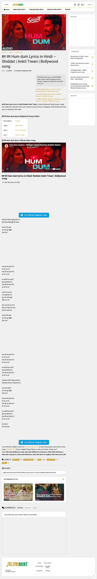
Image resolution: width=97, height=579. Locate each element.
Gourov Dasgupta (20, 130)
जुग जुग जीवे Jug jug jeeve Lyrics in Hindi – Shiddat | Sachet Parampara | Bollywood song (18, 495)
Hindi (10, 52)
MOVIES (67, 9)
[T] (78, 4)
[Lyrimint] (18, 5)
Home (7, 9)
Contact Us (39, 570)
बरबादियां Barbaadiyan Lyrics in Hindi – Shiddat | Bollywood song (49, 95)
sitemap (47, 570)
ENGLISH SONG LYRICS (54, 9)
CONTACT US (10, 449)
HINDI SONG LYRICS (19, 9)
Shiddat (17, 121)
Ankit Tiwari (19, 52)
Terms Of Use (47, 563)
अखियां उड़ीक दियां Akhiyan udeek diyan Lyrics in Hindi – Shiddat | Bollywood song (51, 100)
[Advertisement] (33, 87)
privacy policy (39, 566)
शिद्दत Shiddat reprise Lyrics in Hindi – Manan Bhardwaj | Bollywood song (49, 90)
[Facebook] (75, 4)
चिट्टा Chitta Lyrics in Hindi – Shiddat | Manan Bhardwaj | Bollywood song (50, 496)
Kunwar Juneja (20, 135)
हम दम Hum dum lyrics (32, 447)
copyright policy (47, 567)
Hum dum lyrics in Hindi (12, 182)
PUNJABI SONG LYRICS (36, 9)
